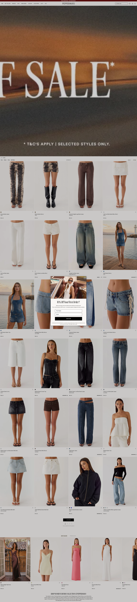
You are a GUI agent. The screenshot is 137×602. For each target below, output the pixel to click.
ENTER (68, 318)
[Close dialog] (85, 278)
